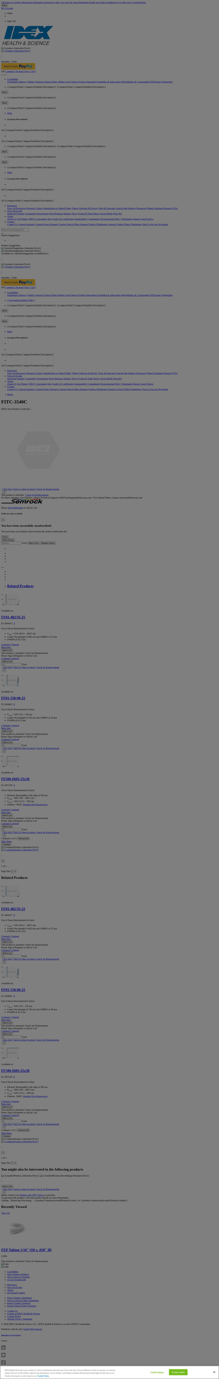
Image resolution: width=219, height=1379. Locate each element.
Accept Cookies (178, 1372)
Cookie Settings (157, 1372)
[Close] (214, 1372)
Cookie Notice (43, 1376)
